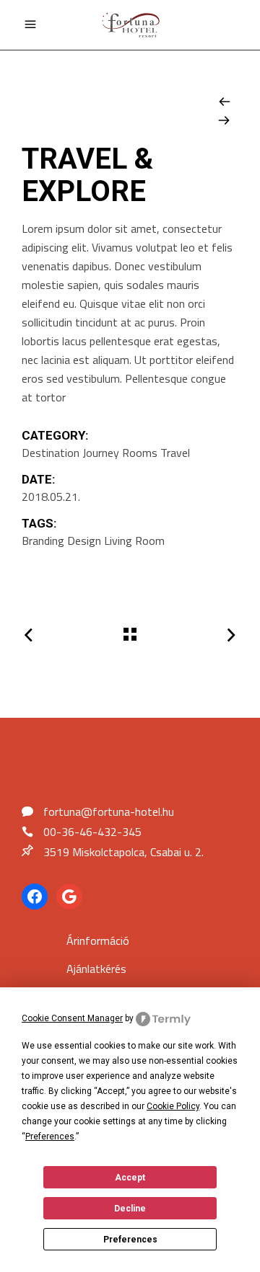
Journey (100, 452)
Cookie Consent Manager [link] (72, 1018)
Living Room (134, 540)
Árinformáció (97, 940)
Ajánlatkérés (96, 968)
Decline (130, 1209)
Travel (175, 452)
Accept (130, 1178)
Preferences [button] (49, 1136)
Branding (43, 540)
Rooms (139, 452)
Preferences (130, 1240)
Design (84, 540)
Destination (50, 452)
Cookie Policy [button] (173, 1106)
